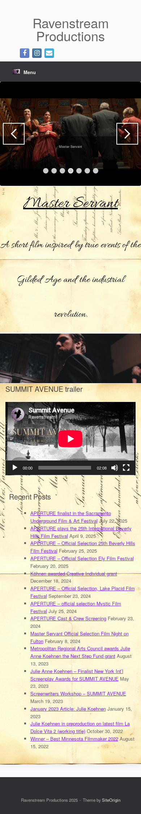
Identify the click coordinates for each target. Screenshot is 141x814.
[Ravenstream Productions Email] (49, 53)
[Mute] (114, 467)
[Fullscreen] (126, 467)
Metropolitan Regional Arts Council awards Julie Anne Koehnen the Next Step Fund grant (80, 652)
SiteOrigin (111, 800)
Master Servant (70, 203)
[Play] (14, 467)
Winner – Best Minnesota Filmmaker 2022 (74, 738)
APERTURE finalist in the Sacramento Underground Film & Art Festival (70, 517)
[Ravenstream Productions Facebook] (24, 53)
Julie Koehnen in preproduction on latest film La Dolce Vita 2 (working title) (80, 727)
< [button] (14, 134)
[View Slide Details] (70, 133)
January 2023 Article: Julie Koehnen (68, 708)
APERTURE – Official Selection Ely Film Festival (82, 558)
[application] (70, 438)
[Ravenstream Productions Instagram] (37, 53)
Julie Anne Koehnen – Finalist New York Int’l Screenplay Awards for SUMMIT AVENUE (76, 675)
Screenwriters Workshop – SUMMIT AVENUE (78, 693)
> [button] (127, 134)
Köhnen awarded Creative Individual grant (73, 573)
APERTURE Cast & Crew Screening (68, 618)
